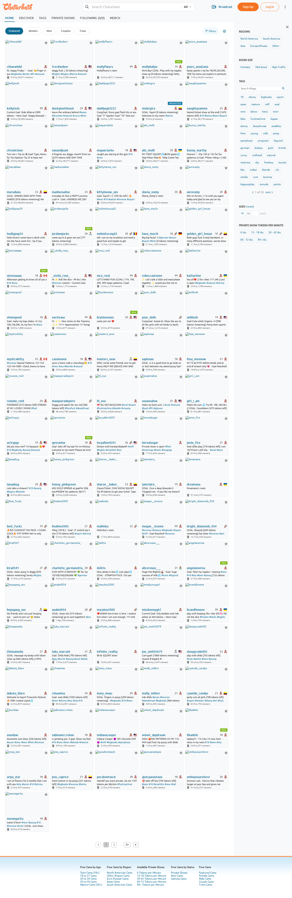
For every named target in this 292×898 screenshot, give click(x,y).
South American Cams (119, 884)
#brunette (57, 115)
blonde (266, 169)
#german (163, 237)
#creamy (125, 408)
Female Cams (206, 875)
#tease (83, 112)
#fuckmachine (104, 408)
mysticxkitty (15, 359)
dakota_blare (16, 693)
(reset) (250, 206)
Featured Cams (207, 872)
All (186, 7)
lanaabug (13, 484)
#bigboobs (16, 74)
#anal (125, 405)
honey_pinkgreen (64, 484)
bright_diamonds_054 (202, 526)
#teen (215, 115)
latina (254, 111)
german (244, 147)
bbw (242, 118)
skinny (244, 126)
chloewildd (14, 66)
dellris (101, 568)
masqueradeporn (63, 401)
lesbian (259, 147)
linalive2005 (60, 526)
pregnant (263, 140)
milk (265, 133)
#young (26, 450)
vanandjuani (60, 150)
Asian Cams (113, 881)
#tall (173, 784)
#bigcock (173, 575)
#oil (215, 700)
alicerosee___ (151, 568)
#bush (145, 408)
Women (33, 31)
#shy (194, 575)
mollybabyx (149, 66)
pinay (276, 133)
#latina (73, 74)
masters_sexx (106, 359)
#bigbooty (17, 450)
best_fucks (14, 526)
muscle (282, 162)
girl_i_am (193, 401)
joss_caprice (60, 777)
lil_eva (101, 401)
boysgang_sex (16, 609)
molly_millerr (151, 693)
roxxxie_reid (15, 401)
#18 (202, 115)
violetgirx (148, 108)
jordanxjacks (60, 233)
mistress (245, 162)
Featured (14, 31)
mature (255, 104)
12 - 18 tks (257, 232)
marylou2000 (106, 609)
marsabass (14, 192)
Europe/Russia (258, 45)
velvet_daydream (153, 735)
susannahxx (149, 401)
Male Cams (205, 878)
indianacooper (106, 735)
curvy (243, 155)
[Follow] (46, 42)
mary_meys (104, 693)
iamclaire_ (149, 484)
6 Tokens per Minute (149, 872)
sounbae (12, 735)
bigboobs (266, 97)
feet (243, 133)
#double (116, 408)
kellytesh (13, 108)
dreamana (193, 484)
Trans (83, 31)
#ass (119, 450)
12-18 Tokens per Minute (151, 875)
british (282, 147)
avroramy (193, 192)
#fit (32, 74)
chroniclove (15, 150)
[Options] (224, 31)
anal (277, 104)
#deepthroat (82, 408)
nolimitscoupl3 (107, 233)
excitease (58, 317)
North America (249, 38)
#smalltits (111, 450)
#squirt (223, 115)
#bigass (65, 74)
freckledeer (60, 66)
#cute (167, 405)
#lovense (121, 199)
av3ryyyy (13, 442)
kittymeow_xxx (107, 192)
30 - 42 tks (274, 232)
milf (267, 104)
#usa (61, 366)
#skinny (220, 283)
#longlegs (167, 450)
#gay (54, 659)
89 (127, 844)
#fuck (221, 700)
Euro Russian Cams (117, 878)
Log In (270, 7)
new (242, 111)
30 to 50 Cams (88, 881)
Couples (66, 31)
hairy (265, 111)
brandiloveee (196, 609)
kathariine (194, 275)
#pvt (221, 533)
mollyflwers (105, 66)
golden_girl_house (199, 233)
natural (271, 155)
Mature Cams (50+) (91, 884)
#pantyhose (124, 742)
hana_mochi (150, 233)
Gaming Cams (178, 878)
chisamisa (58, 693)
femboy (268, 162)
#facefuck (70, 408)
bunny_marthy (196, 150)
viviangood (14, 317)
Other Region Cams (118, 875)
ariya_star (13, 777)
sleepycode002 (197, 651)
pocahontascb (106, 777)
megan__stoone (153, 526)
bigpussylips (247, 184)
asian (243, 104)
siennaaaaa (14, 275)
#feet (83, 115)
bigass (274, 118)
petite (277, 184)
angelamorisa (196, 568)
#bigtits (56, 74)
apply (263, 213)
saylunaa (147, 359)
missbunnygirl (151, 609)
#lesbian (199, 700)
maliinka (102, 526)
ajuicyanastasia (152, 777)
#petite (112, 199)
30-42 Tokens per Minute (151, 878)
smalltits (276, 126)
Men (49, 31)
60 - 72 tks (246, 239)
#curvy (76, 115)
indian (253, 169)
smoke (244, 177)
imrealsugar (150, 442)
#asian (172, 237)
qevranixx (58, 442)
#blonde (68, 366)
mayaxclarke (105, 150)
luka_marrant (61, 651)
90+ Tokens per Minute (150, 884)
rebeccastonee (152, 275)
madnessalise (61, 192)
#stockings (147, 450)
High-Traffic (279, 67)
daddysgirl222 (106, 108)
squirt (280, 97)
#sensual (39, 74)
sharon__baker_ (107, 484)
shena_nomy (150, 192)
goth (270, 147)
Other (275, 45)
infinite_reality (107, 651)
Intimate (245, 67)
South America (271, 38)
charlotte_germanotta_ (68, 568)
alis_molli (148, 150)
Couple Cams (206, 881)
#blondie (20, 491)
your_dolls (149, 317)
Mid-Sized (261, 67)
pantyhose (246, 140)
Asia (242, 45)
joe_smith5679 (152, 651)
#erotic (26, 74)
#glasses (158, 408)
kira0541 (13, 568)
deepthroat (259, 126)
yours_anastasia (197, 66)
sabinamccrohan (63, 735)
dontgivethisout (63, 108)
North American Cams (119, 872)
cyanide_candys (197, 693)
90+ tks (262, 239)
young (254, 133)
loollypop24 (15, 233)
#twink (61, 659)
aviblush (192, 317)
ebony (252, 97)
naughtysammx (197, 108)
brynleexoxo (105, 317)
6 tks (243, 232)
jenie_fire (193, 442)
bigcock (278, 140)
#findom (204, 617)
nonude (264, 184)
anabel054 (59, 609)
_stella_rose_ (61, 275)
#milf (131, 446)
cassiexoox (59, 359)
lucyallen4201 (106, 442)
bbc (242, 169)
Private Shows (179, 872)
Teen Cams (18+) (89, 872)
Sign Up (248, 7)
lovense (267, 177)
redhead (257, 155)
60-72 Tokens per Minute (151, 881)
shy (257, 162)
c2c (277, 169)
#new (100, 157)
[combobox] (132, 7)
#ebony (208, 700)
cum (255, 177)
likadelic (192, 735)
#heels (157, 450)
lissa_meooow (196, 359)
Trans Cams (205, 884)
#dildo (84, 659)
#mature (156, 530)
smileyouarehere (198, 777)
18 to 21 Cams (88, 875)
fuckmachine (258, 118)
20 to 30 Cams (88, 878)
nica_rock (103, 275)
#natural (82, 74)
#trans (164, 575)
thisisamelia (15, 651)
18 (241, 97)
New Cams (177, 875)
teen (276, 111)
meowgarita (15, 818)
